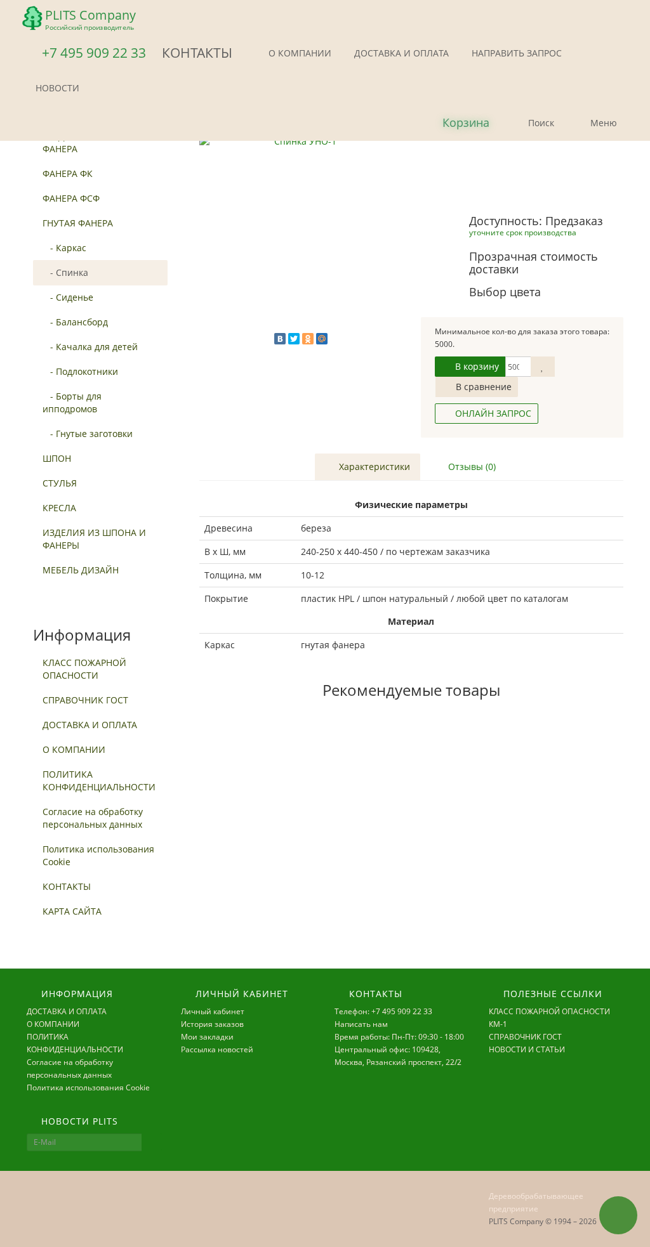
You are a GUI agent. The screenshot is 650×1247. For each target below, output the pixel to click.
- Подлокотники (80, 371)
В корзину (476, 366)
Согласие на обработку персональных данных (93, 818)
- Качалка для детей (90, 347)
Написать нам (361, 1024)
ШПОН (57, 458)
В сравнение (482, 387)
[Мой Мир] (322, 338)
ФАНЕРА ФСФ (71, 198)
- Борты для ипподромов (72, 402)
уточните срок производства (522, 232)
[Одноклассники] (308, 338)
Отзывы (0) (471, 466)
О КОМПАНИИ (298, 53)
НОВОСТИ (56, 88)
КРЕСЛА (59, 508)
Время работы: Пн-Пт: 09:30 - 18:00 (399, 1036)
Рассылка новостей (217, 1049)
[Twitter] (294, 338)
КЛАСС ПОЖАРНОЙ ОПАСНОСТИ (84, 668)
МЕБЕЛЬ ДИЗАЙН (81, 570)
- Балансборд (75, 322)
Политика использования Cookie (98, 855)
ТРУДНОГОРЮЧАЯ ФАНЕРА (82, 142)
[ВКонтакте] (280, 338)
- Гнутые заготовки (88, 434)
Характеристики (373, 466)
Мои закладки (207, 1036)
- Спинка (65, 272)
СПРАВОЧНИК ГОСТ (85, 700)
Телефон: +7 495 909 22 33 (383, 1011)
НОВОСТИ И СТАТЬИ (527, 1049)
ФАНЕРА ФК (68, 173)
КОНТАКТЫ (67, 886)
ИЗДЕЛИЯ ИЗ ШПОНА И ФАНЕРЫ (94, 538)
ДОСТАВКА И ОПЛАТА (400, 53)
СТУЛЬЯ (60, 483)
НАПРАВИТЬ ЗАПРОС (515, 53)
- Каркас (64, 248)
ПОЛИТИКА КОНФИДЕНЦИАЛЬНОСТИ (99, 780)
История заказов (212, 1024)
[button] (455, 123)
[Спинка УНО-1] (300, 236)
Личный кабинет (212, 1011)
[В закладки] (543, 366)
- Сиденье (68, 297)
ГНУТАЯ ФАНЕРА (78, 223)
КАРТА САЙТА (72, 911)
